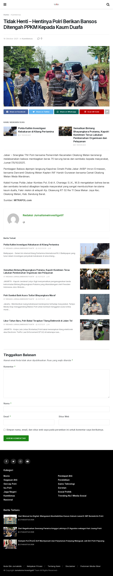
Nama (8, 403)
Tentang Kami (54, 566)
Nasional (8, 499)
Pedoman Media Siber (90, 566)
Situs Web (64, 416)
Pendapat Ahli (65, 476)
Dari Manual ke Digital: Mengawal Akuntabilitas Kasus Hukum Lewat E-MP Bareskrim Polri (60, 516)
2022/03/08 (41, 248)
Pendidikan (64, 480)
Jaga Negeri (10, 491)
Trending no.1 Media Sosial (72, 495)
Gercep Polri (10, 484)
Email (7, 416)
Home (6, 15)
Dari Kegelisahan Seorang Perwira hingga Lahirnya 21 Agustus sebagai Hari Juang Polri (60, 528)
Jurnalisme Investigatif (24, 570)
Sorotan (62, 488)
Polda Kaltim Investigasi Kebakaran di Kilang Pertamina (31, 244)
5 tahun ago (80, 145)
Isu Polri (8, 488)
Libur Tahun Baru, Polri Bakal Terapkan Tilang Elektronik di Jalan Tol (38, 320)
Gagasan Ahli (10, 480)
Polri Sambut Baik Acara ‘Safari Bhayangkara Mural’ (30, 295)
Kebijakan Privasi (34, 566)
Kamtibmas (16, 15)
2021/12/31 (41, 277)
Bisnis (7, 476)
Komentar (10, 366)
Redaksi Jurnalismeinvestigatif (43, 215)
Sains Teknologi (66, 484)
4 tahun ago (25, 135)
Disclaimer (70, 566)
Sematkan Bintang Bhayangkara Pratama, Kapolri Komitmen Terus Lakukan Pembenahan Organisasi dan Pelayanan (91, 135)
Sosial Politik (64, 491)
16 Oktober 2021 (11, 38)
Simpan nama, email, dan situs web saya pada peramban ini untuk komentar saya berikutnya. (55, 429)
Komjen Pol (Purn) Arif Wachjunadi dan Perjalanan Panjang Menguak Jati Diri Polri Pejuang (61, 541)
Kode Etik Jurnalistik (13, 566)
